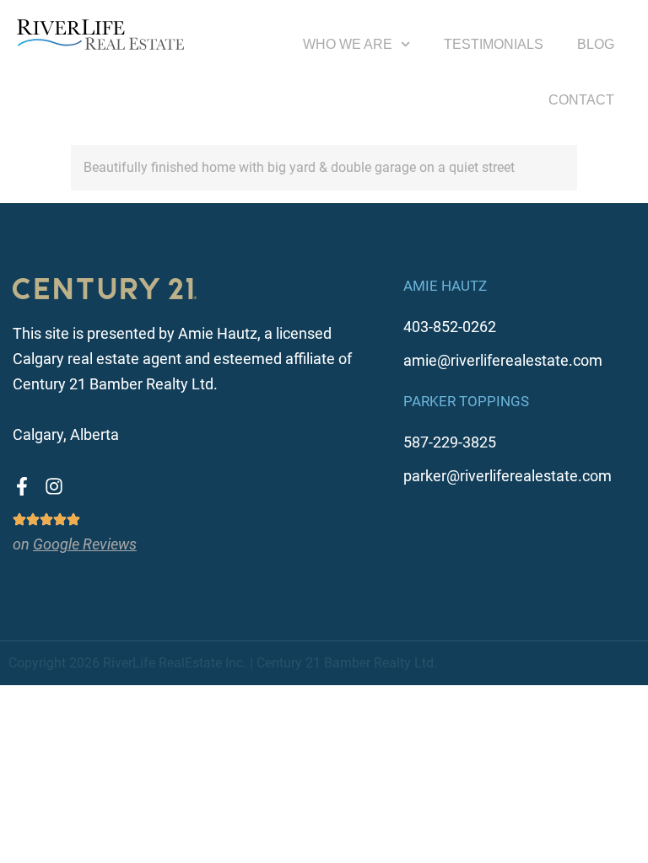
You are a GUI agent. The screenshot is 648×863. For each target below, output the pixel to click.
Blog (595, 44)
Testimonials (493, 44)
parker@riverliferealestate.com (507, 476)
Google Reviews (85, 544)
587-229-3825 (449, 442)
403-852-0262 (449, 326)
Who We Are (347, 44)
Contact (581, 100)
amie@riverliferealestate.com (502, 360)
